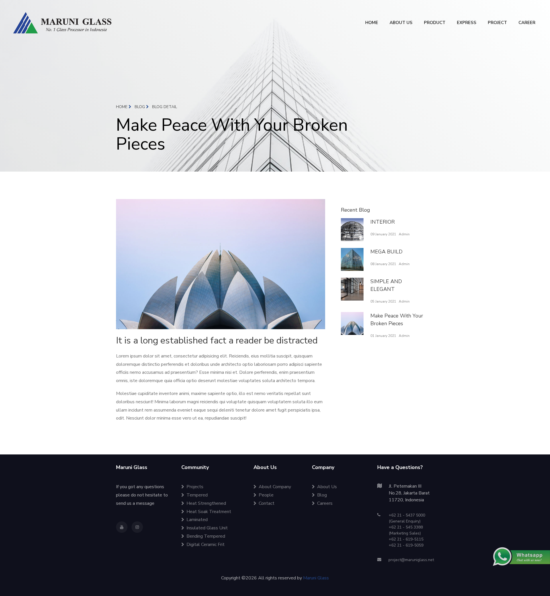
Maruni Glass (316, 578)
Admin (404, 234)
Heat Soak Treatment (208, 511)
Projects (194, 487)
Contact (266, 503)
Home (122, 107)
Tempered (197, 495)
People (266, 495)
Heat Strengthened (206, 503)
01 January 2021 (383, 335)
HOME (371, 22)
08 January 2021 (383, 264)
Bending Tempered (205, 536)
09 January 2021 (383, 234)
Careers (325, 503)
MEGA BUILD (386, 251)
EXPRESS (466, 22)
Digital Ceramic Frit (205, 544)
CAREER (526, 22)
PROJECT (497, 22)
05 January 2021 (383, 301)
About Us (327, 487)
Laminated (197, 519)
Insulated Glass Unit (207, 528)
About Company (275, 487)
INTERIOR (382, 221)
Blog (140, 107)
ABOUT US (401, 22)
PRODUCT (434, 22)
